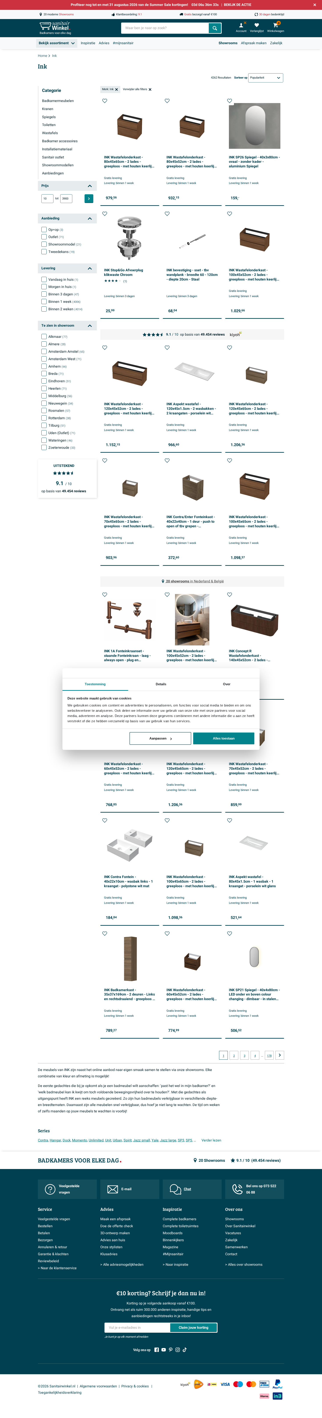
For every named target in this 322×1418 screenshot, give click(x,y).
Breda (56, 373)
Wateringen (60, 440)
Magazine (170, 1247)
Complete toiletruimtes (180, 1226)
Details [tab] (161, 684)
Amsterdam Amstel (66, 351)
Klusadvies (108, 1254)
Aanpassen (157, 738)
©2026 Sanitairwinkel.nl (56, 1386)
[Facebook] (156, 1349)
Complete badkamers (179, 1219)
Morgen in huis (62, 286)
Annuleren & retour (52, 1247)
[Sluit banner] (314, 5)
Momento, (80, 1140)
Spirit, (128, 1140)
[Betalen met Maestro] (238, 1384)
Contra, (43, 1140)
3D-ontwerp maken (115, 1233)
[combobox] (165, 28)
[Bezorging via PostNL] (198, 1384)
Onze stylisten (111, 1247)
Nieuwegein (60, 403)
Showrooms (228, 43)
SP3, (181, 1140)
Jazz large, (168, 1140)
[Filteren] (89, 198)
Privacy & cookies (135, 1386)
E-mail (126, 1189)
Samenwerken (236, 1247)
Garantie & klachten (53, 1254)
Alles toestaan (224, 738)
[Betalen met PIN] (264, 1384)
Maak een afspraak (115, 1219)
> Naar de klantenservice (57, 1268)
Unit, (108, 1140)
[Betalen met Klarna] (264, 1396)
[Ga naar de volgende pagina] (279, 1055)
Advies (104, 43)
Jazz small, (142, 1140)
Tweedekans (61, 251)
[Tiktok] (184, 1349)
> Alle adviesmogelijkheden (121, 1264)
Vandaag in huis (63, 279)
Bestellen (45, 1226)
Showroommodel (64, 244)
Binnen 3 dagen (63, 294)
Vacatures (233, 1233)
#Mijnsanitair (173, 1254)
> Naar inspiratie (175, 1264)
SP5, (189, 1140)
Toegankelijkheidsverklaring (59, 1392)
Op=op (55, 229)
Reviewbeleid (48, 1261)
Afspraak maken (254, 43)
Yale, (155, 1140)
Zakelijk (276, 43)
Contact (231, 1254)
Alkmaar (57, 336)
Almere (57, 344)
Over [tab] (226, 684)
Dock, (67, 1140)
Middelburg (60, 396)
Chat (187, 1189)
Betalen (44, 1233)
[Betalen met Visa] (225, 1384)
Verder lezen (211, 1140)
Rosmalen (59, 410)
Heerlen (57, 388)
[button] (104, 100)
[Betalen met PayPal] (277, 1384)
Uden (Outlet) (61, 433)
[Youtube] (163, 1349)
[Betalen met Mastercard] (251, 1384)
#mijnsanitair (123, 43)
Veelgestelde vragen (69, 1189)
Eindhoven (59, 381)
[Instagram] (177, 1349)
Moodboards (172, 1233)
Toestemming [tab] (95, 684)
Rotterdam (59, 418)
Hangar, (56, 1140)
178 (269, 1056)
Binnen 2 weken (65, 309)
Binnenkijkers (173, 1240)
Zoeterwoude (61, 447)
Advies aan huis (112, 1240)
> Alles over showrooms (243, 1264)
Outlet (56, 237)
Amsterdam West (64, 359)
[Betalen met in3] (277, 1396)
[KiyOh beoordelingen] (185, 1384)
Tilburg (56, 425)
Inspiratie (88, 43)
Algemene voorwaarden (98, 1386)
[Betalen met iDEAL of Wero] (212, 1384)
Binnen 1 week (64, 301)
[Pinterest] (170, 1349)
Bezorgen (45, 1240)
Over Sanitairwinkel (240, 1226)
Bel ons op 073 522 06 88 (261, 1189)
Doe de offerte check (116, 1226)
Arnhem (57, 366)
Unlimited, (96, 1140)
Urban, (118, 1140)
